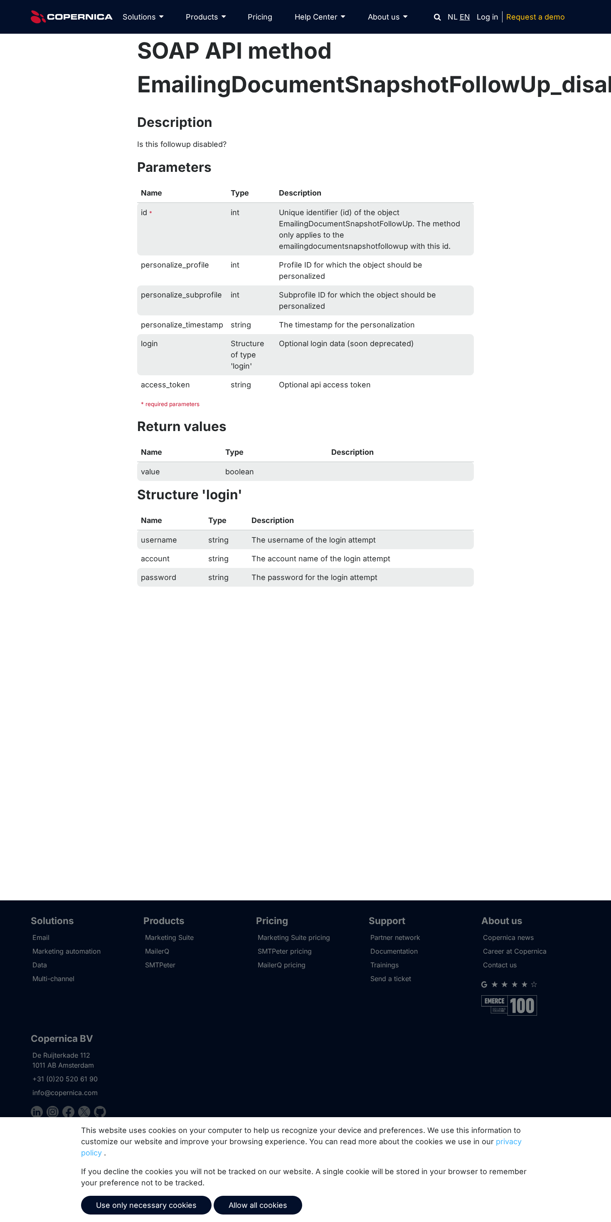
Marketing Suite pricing (294, 937)
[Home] (72, 16)
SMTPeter (160, 965)
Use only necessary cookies (146, 1205)
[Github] (100, 1113)
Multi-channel (53, 978)
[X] (86, 1113)
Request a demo (535, 16)
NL (453, 16)
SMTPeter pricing (285, 951)
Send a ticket (390, 978)
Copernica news (508, 937)
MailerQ (157, 951)
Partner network (395, 937)
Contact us (500, 965)
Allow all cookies (258, 1205)
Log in (487, 16)
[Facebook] (70, 1113)
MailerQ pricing (282, 965)
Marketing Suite (169, 937)
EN (465, 16)
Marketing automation (66, 951)
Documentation (394, 951)
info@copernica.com (65, 1092)
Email (40, 937)
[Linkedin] (39, 1113)
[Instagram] (54, 1113)
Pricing (260, 16)
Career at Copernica (515, 951)
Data (39, 965)
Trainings (384, 965)
